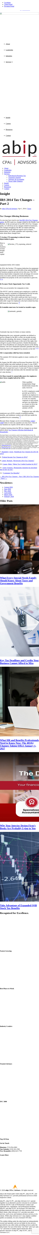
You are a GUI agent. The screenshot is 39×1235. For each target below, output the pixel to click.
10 (2, 279)
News (22, 1159)
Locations (7, 2)
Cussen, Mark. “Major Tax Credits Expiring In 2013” (20, 464)
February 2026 (9, 496)
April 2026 (7, 493)
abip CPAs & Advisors (9, 208)
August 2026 (8, 487)
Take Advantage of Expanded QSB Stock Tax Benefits (18, 907)
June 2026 (7, 489)
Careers (8, 123)
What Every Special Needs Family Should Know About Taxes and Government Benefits (18, 580)
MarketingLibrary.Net (6, 445)
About (8, 44)
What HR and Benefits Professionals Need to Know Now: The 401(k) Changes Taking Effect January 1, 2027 (19, 744)
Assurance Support (14, 177)
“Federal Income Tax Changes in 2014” (15, 457)
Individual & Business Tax (17, 176)
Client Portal (8, 4)
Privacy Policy (25, 1163)
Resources (9, 129)
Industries (9, 56)
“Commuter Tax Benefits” (11, 473)
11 (37, 348)
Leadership (9, 50)
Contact (8, 135)
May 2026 (7, 491)
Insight (8, 117)
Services (8, 62)
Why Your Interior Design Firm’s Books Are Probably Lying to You (18, 827)
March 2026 (8, 495)
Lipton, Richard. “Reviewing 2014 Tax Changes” (18, 461)
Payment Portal (9, 6)
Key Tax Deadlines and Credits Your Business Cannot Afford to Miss (19, 662)
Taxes (29, 208)
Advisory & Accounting (16, 179)
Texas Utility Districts (15, 181)
